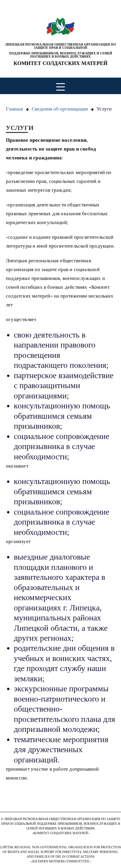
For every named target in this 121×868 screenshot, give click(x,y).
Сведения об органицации (60, 109)
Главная (14, 109)
